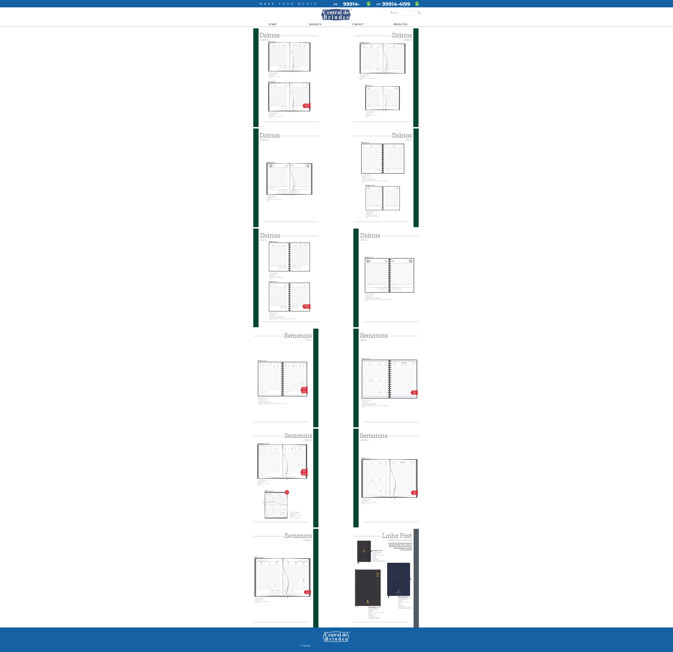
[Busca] (418, 12)
